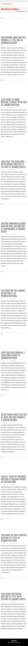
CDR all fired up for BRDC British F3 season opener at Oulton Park (13, 479)
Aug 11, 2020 (3, 360)
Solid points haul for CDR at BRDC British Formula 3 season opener (14, 417)
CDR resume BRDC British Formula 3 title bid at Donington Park (13, 40)
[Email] (26, 0)
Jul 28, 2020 (3, 484)
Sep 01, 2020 (3, 169)
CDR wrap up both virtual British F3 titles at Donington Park (14, 538)
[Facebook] (23, 0)
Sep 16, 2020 (3, 45)
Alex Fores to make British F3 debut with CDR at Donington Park (14, 102)
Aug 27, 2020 (3, 234)
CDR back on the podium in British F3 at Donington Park (13, 293)
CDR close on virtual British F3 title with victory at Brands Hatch (13, 596)
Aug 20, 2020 (3, 298)
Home (16, 11)
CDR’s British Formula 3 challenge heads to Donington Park (13, 355)
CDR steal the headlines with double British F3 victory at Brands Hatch (13, 164)
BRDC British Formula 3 (21, 11)
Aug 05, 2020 (3, 422)
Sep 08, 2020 (3, 107)
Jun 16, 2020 (3, 543)
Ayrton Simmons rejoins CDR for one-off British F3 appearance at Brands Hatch (13, 227)
